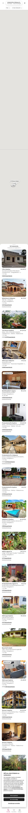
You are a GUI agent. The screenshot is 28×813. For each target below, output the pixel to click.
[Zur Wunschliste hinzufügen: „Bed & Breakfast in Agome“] (24, 373)
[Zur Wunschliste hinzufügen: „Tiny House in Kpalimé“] (24, 312)
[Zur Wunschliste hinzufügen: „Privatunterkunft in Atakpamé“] (24, 437)
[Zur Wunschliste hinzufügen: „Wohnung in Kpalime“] (24, 598)
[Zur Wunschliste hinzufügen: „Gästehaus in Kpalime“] (24, 501)
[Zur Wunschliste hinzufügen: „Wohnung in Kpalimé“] (24, 662)
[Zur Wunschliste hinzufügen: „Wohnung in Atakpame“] (24, 343)
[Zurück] (3, 3)
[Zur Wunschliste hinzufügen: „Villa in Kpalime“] (24, 251)
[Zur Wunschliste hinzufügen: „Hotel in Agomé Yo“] (24, 534)
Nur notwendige (14, 799)
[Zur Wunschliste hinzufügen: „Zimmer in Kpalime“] (24, 692)
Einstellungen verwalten (14, 803)
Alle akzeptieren (14, 795)
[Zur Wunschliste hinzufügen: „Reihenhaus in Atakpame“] (24, 280)
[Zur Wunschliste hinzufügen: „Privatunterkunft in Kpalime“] (24, 405)
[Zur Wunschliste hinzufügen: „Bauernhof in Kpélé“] (24, 630)
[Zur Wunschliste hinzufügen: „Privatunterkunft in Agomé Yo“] (24, 566)
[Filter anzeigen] (24, 3)
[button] (7, 276)
